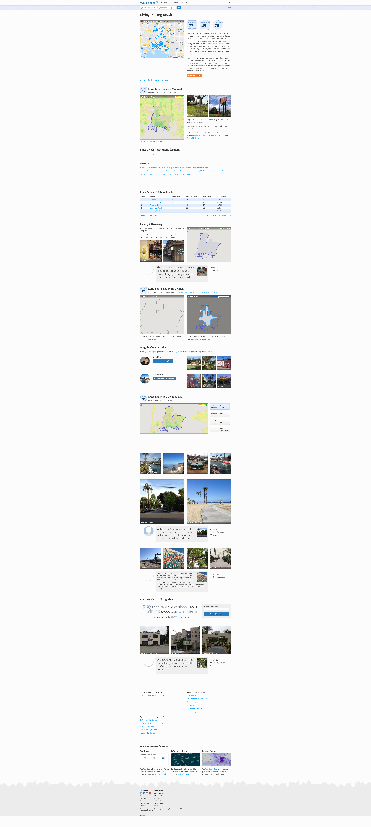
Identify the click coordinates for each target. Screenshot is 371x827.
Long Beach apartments (154, 155)
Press (141, 800)
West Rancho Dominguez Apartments (194, 168)
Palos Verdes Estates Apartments (177, 171)
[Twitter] (141, 793)
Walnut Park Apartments (170, 168)
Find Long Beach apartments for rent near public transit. (201, 292)
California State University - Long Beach (154, 695)
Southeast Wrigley (156, 208)
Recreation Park (192, 695)
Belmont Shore (204, 135)
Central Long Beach (217, 135)
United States (144, 141)
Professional (158, 791)
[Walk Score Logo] (149, 2)
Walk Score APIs (183, 774)
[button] (141, 7)
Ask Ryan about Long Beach (163, 361)
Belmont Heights (193, 138)
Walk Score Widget (161, 774)
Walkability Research (159, 803)
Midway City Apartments (165, 174)
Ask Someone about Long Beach (164, 378)
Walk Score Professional (154, 746)
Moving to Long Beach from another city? (216, 215)
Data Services (157, 798)
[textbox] (159, 7)
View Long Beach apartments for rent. (154, 80)
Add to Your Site (186, 3)
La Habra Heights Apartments (201, 171)
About (141, 796)
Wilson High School (147, 726)
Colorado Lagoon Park (195, 702)
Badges (156, 805)
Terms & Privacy (144, 803)
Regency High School (147, 733)
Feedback (142, 805)
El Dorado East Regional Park (197, 699)
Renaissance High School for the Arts (153, 723)
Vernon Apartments (220, 171)
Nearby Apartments (194, 75)
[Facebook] (144, 793)
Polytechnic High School (149, 730)
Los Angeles (219, 33)
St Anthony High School (148, 720)
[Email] (147, 793)
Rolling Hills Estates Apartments (151, 171)
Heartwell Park (192, 705)
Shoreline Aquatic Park (195, 708)
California (152, 141)
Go (179, 7)
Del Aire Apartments (147, 174)
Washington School (157, 211)
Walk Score (144, 791)
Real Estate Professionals (160, 800)
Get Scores (163, 3)
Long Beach (159, 141)
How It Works (143, 798)
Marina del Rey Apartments (150, 168)
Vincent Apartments (182, 174)
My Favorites (174, 3)
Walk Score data (211, 769)
